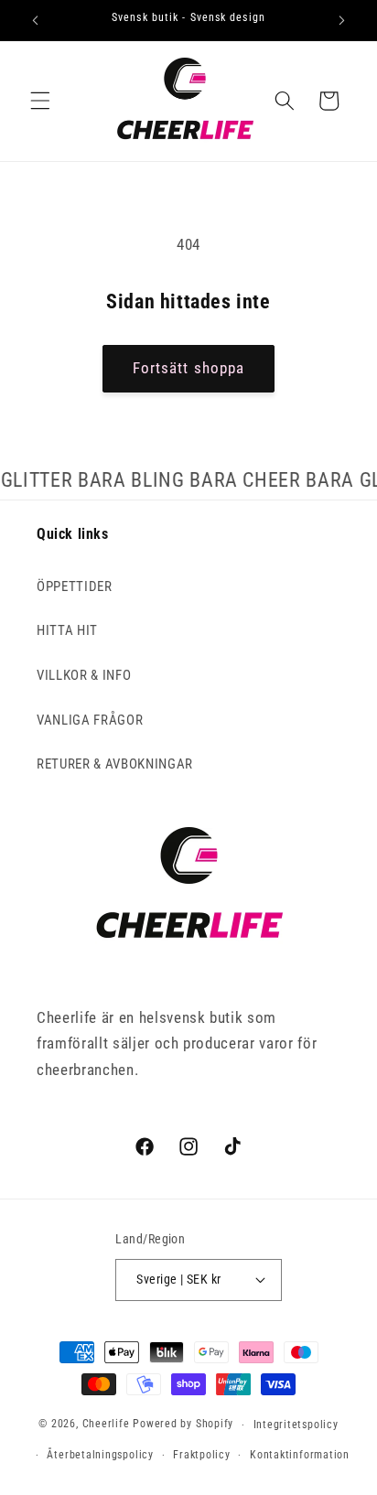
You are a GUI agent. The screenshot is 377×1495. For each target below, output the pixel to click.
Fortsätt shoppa (189, 368)
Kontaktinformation (300, 1454)
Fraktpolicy (201, 1454)
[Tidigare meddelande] (36, 20)
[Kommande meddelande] (342, 20)
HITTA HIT (67, 630)
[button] (40, 101)
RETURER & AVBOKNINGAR (115, 764)
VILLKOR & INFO (84, 675)
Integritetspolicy (296, 1424)
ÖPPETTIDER (75, 586)
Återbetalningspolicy (100, 1454)
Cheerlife (106, 1424)
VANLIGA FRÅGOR (90, 720)
